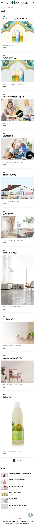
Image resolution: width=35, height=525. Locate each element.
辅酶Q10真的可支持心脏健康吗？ (17, 479)
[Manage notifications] (30, 515)
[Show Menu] (2, 2)
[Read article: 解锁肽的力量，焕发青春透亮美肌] (4, 506)
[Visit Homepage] (17, 2)
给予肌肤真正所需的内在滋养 (16, 486)
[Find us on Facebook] (14, 518)
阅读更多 (5, 47)
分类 (5, 7)
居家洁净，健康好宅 (9, 175)
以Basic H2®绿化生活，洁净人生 (13, 97)
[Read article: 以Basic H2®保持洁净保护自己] (17, 372)
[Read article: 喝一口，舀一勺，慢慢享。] (4, 494)
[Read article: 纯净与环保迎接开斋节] (17, 71)
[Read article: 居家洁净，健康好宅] (17, 188)
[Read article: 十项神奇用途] (17, 424)
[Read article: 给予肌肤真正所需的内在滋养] (4, 487)
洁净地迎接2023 (8, 214)
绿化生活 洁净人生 (9, 319)
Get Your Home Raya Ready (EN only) (15, 19)
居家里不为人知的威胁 (10, 253)
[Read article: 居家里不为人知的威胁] (17, 280)
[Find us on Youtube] (20, 518)
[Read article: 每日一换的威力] (4, 500)
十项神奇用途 (7, 397)
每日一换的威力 (13, 499)
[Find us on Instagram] (17, 518)
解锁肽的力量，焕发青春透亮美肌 (17, 505)
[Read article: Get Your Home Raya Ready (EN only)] (17, 32)
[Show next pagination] (20, 460)
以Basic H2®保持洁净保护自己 (13, 358)
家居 (12, 7)
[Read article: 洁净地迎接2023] (17, 227)
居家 (9, 7)
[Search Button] (33, 2)
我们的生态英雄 (8, 136)
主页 (2, 7)
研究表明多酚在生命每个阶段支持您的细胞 (20, 473)
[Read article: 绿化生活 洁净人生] (17, 333)
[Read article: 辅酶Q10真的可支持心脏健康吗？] (4, 481)
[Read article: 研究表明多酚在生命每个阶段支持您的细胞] (4, 475)
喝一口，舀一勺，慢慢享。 (16, 492)
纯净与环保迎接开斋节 (10, 58)
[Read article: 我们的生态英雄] (17, 149)
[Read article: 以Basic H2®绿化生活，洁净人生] (17, 110)
